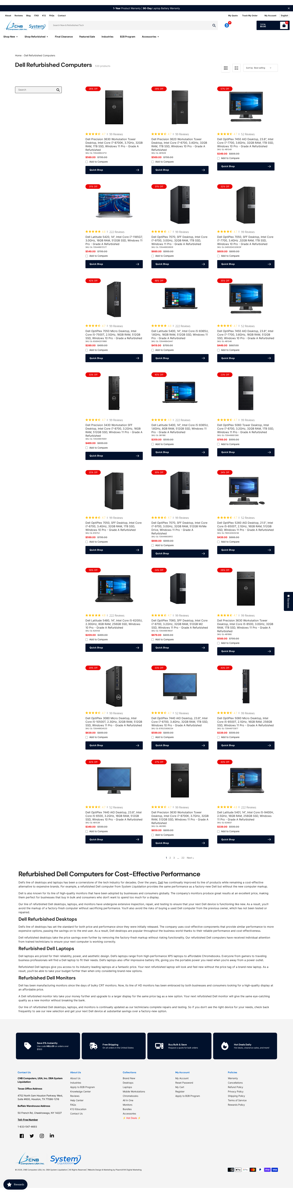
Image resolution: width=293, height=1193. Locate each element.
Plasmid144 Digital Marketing (129, 1170)
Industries (75, 1082)
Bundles (127, 1109)
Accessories (129, 1113)
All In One (128, 1100)
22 (182, 857)
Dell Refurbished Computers (39, 55)
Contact (62, 15)
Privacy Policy (235, 1091)
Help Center (76, 1100)
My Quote (233, 15)
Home (18, 55)
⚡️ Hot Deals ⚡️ (132, 1117)
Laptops (127, 1087)
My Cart (179, 1087)
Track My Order (250, 15)
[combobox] (38, 90)
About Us (75, 1078)
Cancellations (235, 1082)
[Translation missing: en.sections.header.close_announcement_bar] (288, 8)
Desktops (128, 1082)
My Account (182, 1078)
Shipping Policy (236, 1095)
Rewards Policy (236, 1104)
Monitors (127, 1104)
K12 (44, 15)
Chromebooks (130, 1095)
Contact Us (76, 1113)
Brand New (129, 1078)
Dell (160, 882)
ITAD (36, 15)
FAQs (51, 15)
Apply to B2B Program (82, 1087)
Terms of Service (237, 1100)
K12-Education (78, 1109)
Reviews (19, 15)
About (8, 15)
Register (179, 1091)
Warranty (233, 1078)
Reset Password (184, 1082)
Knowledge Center (80, 1091)
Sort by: (249, 68)
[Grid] (225, 68)
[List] (236, 68)
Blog (28, 15)
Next (189, 857)
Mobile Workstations (134, 1091)
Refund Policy (235, 1087)
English (284, 15)
